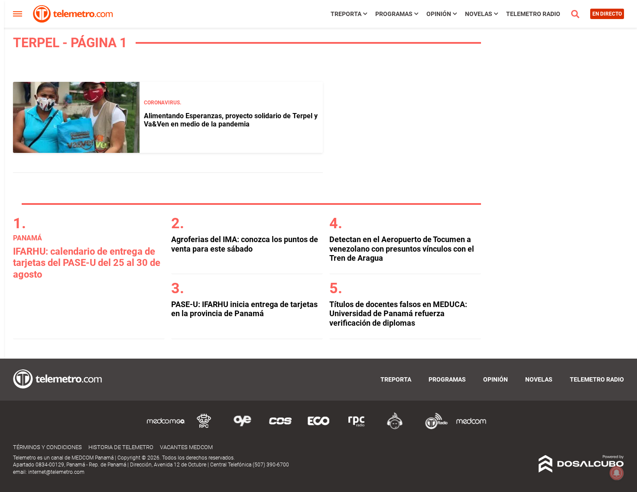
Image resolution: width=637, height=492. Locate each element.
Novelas (478, 14)
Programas (394, 14)
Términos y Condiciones (47, 447)
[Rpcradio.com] (357, 428)
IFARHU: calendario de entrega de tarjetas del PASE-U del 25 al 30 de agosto (86, 263)
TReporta (346, 14)
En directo (607, 14)
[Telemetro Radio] (433, 428)
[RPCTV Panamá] (204, 428)
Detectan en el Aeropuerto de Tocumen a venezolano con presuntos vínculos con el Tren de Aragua (401, 248)
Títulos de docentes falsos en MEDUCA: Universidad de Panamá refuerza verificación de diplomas (398, 313)
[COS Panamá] (280, 428)
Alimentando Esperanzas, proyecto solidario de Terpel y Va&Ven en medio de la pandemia (231, 120)
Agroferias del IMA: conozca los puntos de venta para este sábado (244, 244)
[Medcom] (471, 428)
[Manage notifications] (617, 473)
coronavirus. (162, 103)
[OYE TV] (242, 428)
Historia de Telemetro (120, 447)
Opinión (438, 14)
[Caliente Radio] (395, 428)
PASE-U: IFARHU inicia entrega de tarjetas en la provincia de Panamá (244, 309)
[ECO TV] (318, 428)
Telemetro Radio (533, 14)
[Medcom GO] (166, 428)
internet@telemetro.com (56, 472)
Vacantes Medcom (186, 447)
